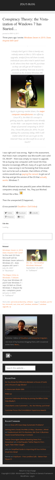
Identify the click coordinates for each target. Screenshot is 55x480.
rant (14, 304)
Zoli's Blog (27, 4)
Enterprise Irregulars (39, 338)
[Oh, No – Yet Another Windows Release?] (36, 255)
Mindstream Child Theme (25, 473)
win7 (22, 304)
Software (30, 302)
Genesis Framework (45, 473)
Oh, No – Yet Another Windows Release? (35, 264)
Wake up (8, 394)
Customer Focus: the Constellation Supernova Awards (25, 410)
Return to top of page (27, 471)
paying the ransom (30, 174)
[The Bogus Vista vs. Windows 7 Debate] (14, 285)
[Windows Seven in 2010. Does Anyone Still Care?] (14, 260)
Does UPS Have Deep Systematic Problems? (27, 425)
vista (18, 304)
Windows (28, 304)
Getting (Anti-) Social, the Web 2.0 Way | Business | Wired (26, 429)
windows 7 (35, 304)
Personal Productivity (18, 302)
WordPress (24, 476)
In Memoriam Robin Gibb (14, 389)
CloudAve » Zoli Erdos (26, 206)
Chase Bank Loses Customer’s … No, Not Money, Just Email (27, 405)
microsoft (9, 304)
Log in (32, 476)
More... (17, 344)
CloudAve (43, 302)
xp (10, 307)
